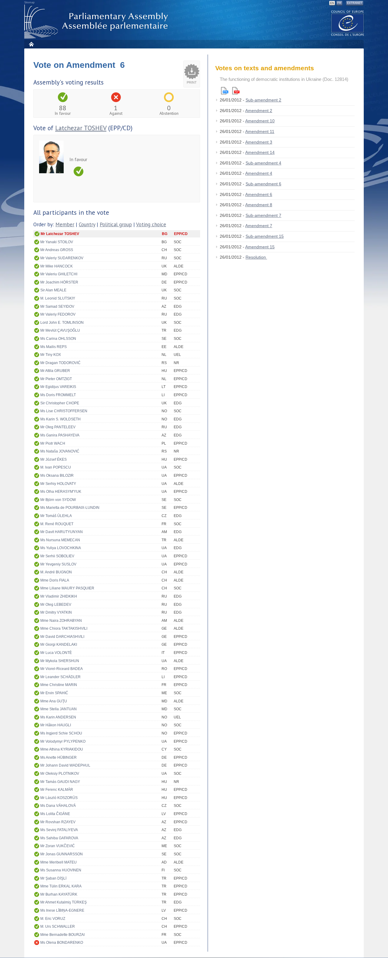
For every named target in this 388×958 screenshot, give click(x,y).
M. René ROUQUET (56, 524)
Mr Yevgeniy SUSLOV (58, 564)
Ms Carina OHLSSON (58, 338)
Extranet (354, 3)
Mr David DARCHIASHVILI (62, 637)
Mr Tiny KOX (50, 355)
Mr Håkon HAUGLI (55, 725)
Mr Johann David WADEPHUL (65, 765)
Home (31, 44)
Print (192, 82)
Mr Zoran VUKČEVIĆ (57, 846)
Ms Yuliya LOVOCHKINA (60, 548)
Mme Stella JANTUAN (58, 709)
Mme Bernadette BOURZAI (62, 935)
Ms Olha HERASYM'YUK (60, 491)
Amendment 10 (260, 120)
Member (64, 224)
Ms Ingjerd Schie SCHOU (61, 733)
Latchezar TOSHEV (80, 128)
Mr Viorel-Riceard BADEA (61, 669)
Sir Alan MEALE (53, 290)
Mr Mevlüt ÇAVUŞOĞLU (60, 330)
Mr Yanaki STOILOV (56, 242)
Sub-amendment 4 (263, 163)
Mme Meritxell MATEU (58, 862)
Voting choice (151, 224)
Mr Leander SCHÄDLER (60, 677)
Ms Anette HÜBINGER (58, 757)
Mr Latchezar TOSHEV (60, 234)
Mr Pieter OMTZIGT (56, 379)
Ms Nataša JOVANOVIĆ (59, 451)
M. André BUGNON (56, 572)
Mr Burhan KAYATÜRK (58, 894)
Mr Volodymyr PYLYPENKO (62, 741)
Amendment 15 (260, 246)
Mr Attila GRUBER (55, 371)
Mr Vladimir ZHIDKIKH (58, 596)
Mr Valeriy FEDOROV (57, 314)
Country (87, 224)
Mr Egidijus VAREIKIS (58, 387)
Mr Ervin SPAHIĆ (54, 693)
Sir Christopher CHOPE (59, 403)
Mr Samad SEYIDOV (57, 306)
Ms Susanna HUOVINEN (60, 870)
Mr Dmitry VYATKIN (56, 612)
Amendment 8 (258, 204)
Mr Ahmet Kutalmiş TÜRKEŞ (63, 902)
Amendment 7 (258, 225)
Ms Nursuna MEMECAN (60, 540)
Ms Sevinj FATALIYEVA (59, 830)
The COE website (347, 23)
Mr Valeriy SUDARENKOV (61, 258)
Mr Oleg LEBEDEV (55, 604)
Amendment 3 (258, 142)
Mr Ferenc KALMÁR (56, 789)
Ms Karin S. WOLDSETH (60, 419)
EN (332, 3)
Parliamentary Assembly (97, 22)
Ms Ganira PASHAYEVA (59, 435)
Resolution (256, 257)
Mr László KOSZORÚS (59, 798)
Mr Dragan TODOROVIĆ (60, 363)
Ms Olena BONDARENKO (61, 942)
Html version (224, 90)
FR (339, 3)
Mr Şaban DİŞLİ (53, 878)
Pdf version (235, 90)
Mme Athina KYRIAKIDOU (61, 749)
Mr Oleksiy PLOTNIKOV (59, 773)
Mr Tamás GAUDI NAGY (60, 782)
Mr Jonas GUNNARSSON (61, 854)
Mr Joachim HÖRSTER (59, 282)
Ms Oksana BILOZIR (57, 475)
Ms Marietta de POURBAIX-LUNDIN (69, 508)
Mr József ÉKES (53, 459)
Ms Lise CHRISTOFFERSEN (63, 411)
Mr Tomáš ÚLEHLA (56, 516)
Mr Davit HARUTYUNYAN (61, 532)
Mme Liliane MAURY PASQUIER (67, 588)
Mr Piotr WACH (52, 443)
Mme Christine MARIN (58, 685)
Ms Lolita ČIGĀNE (55, 814)
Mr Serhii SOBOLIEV (57, 556)
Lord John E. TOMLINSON (62, 322)
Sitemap (29, 2)
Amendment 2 (258, 110)
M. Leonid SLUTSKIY (57, 298)
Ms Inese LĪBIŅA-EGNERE (62, 910)
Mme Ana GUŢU (53, 701)
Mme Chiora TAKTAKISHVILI (63, 628)
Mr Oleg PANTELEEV (57, 427)
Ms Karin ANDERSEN (58, 717)
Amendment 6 (258, 194)
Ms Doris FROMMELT (58, 395)
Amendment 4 (258, 173)
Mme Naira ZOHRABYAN (61, 620)
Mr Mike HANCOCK (56, 266)
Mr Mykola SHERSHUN (59, 661)
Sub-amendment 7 (263, 215)
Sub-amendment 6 (263, 183)
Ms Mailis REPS (53, 347)
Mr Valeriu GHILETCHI (58, 274)
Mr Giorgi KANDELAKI (58, 644)
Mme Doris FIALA (54, 580)
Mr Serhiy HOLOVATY (58, 484)
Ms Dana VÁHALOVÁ (58, 806)
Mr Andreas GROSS (56, 250)
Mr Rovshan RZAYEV (57, 822)
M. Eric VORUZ (52, 919)
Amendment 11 (259, 131)
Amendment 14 (260, 152)
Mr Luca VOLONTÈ (56, 653)
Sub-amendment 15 (265, 236)
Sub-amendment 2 (263, 100)
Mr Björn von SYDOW (58, 500)
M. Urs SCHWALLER (57, 926)
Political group (116, 224)
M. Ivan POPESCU (55, 467)
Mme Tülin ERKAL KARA (61, 886)
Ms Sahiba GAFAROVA (59, 838)
